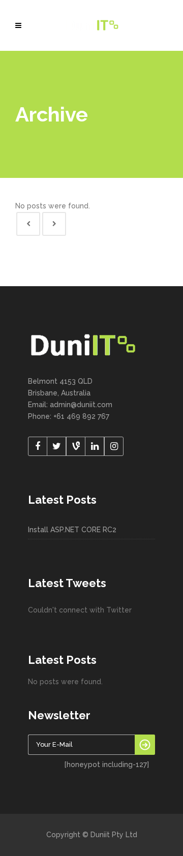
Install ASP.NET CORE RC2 (72, 530)
